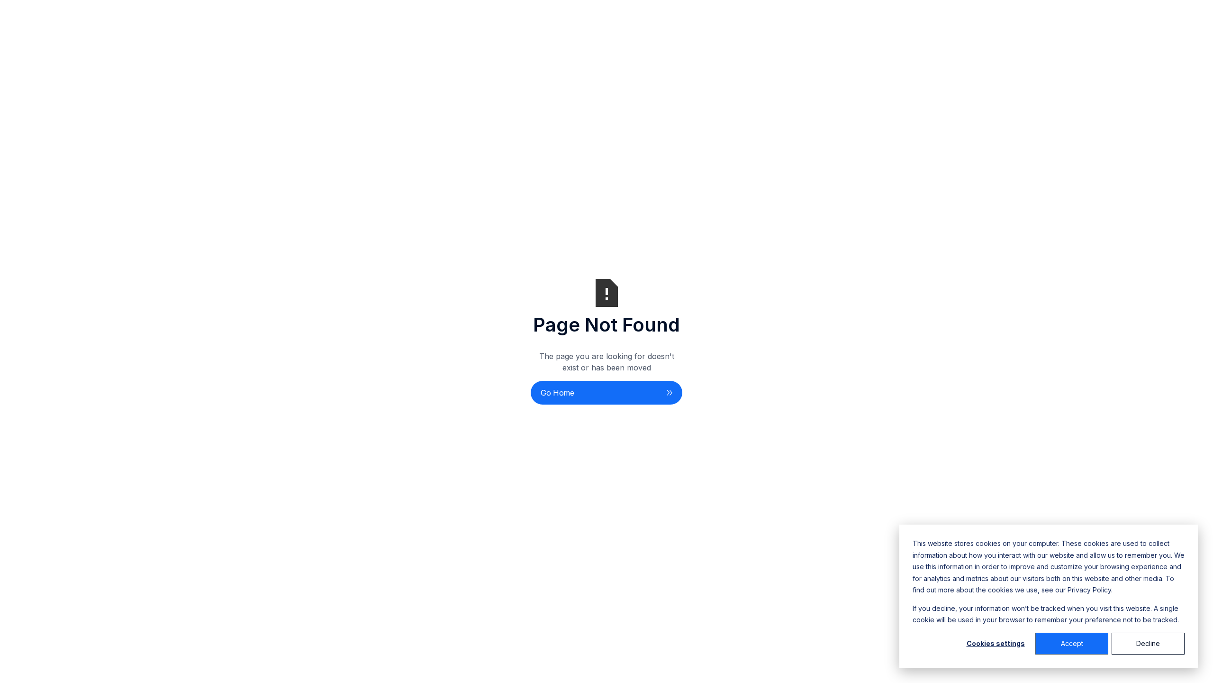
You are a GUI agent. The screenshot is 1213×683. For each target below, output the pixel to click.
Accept (1072, 643)
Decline (1148, 643)
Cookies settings (996, 643)
